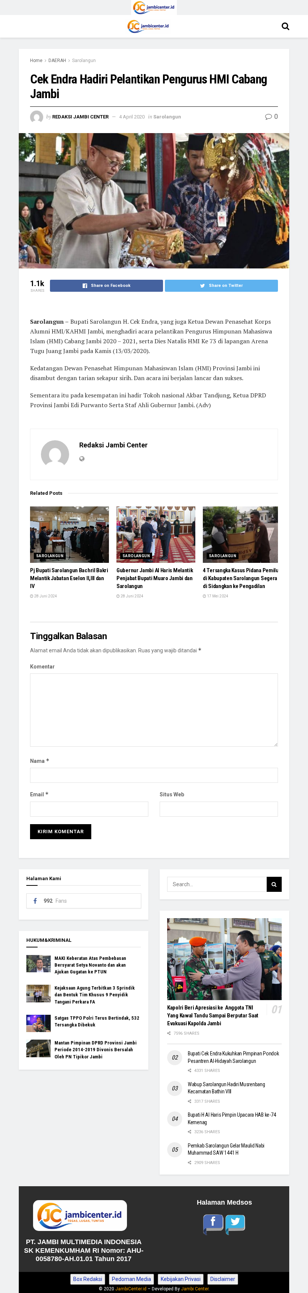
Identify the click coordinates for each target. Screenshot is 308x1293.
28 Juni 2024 (45, 596)
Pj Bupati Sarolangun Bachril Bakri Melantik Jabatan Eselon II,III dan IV (69, 578)
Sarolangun (84, 60)
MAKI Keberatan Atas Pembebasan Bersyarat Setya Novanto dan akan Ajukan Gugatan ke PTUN (90, 965)
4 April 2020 (132, 117)
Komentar (42, 667)
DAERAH (57, 60)
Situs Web (172, 794)
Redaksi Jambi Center (80, 117)
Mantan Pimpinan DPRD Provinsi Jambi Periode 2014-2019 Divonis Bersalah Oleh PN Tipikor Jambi (95, 1049)
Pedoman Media (131, 1279)
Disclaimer (222, 1279)
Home (36, 60)
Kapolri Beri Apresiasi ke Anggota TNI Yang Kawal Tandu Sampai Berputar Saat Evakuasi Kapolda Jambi (212, 1015)
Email (39, 794)
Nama (40, 760)
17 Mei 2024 (217, 596)
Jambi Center (194, 1288)
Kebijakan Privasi (181, 1279)
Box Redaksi (87, 1279)
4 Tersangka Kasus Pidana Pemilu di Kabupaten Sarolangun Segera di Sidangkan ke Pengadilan (241, 578)
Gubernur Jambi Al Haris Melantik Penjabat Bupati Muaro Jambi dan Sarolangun (154, 578)
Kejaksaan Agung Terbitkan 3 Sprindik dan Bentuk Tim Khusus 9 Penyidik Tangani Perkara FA (94, 994)
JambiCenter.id (130, 1288)
